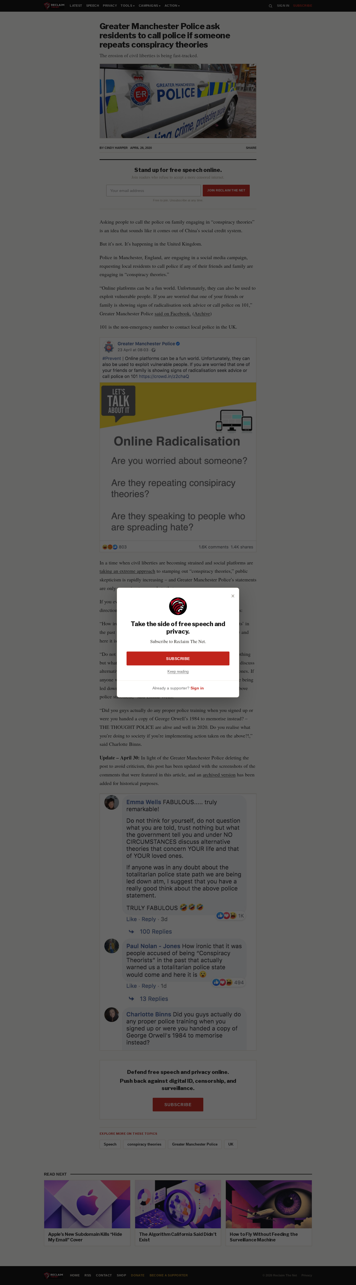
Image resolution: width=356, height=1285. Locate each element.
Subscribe (178, 658)
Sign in (197, 688)
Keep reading (178, 671)
